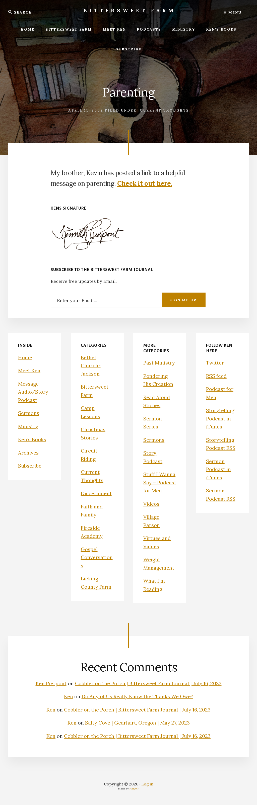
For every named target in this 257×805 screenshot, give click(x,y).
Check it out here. (144, 183)
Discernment (96, 493)
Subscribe (29, 466)
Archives (28, 453)
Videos (151, 504)
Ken (68, 696)
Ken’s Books (32, 439)
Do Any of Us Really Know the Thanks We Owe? (137, 696)
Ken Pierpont (51, 683)
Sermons (28, 413)
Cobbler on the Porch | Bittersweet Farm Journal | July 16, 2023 (148, 683)
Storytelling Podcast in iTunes (220, 418)
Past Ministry (159, 363)
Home (25, 357)
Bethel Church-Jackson (91, 365)
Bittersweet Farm (130, 10)
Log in (147, 783)
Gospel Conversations (97, 557)
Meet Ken (29, 370)
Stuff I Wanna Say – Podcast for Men (159, 482)
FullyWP (134, 788)
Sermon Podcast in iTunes (218, 469)
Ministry (28, 426)
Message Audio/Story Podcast (33, 392)
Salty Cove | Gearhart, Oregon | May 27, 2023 (137, 723)
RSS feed (216, 376)
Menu (234, 12)
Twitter (215, 363)
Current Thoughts (164, 110)
